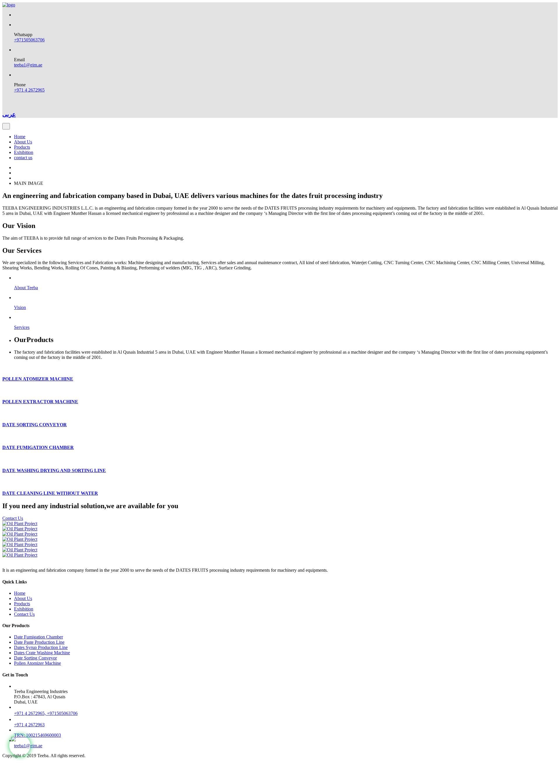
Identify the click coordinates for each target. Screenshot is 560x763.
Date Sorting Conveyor (35, 657)
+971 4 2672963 (29, 724)
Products (22, 147)
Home (19, 136)
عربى (9, 114)
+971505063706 (29, 39)
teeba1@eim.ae (28, 64)
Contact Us (12, 518)
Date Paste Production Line (39, 642)
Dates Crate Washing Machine (42, 652)
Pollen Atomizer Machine (37, 663)
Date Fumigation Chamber (38, 636)
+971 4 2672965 (29, 89)
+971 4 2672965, (30, 713)
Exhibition (23, 152)
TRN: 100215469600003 (37, 735)
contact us (23, 157)
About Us (23, 141)
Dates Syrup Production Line (41, 647)
